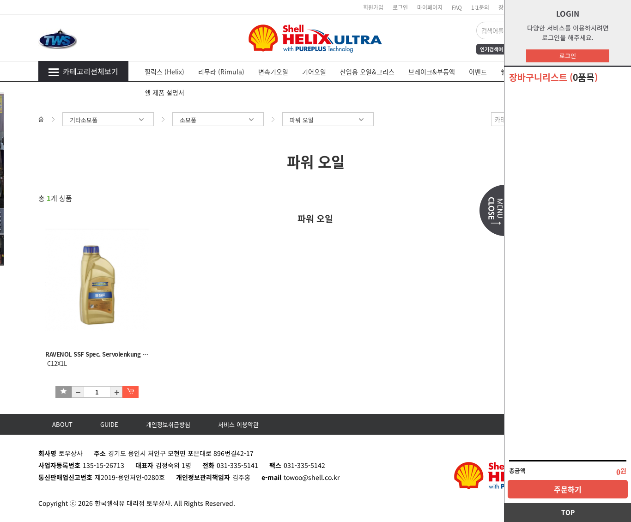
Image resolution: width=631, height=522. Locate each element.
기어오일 (314, 71)
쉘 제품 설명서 (164, 92)
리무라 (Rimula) (221, 71)
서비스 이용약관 (238, 424)
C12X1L (56, 363)
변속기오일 (273, 71)
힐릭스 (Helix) (164, 71)
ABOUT (62, 424)
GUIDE (109, 424)
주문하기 (568, 489)
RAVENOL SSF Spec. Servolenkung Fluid (100, 354)
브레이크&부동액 (431, 71)
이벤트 (478, 71)
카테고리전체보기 (90, 71)
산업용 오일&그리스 (367, 71)
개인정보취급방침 (168, 424)
